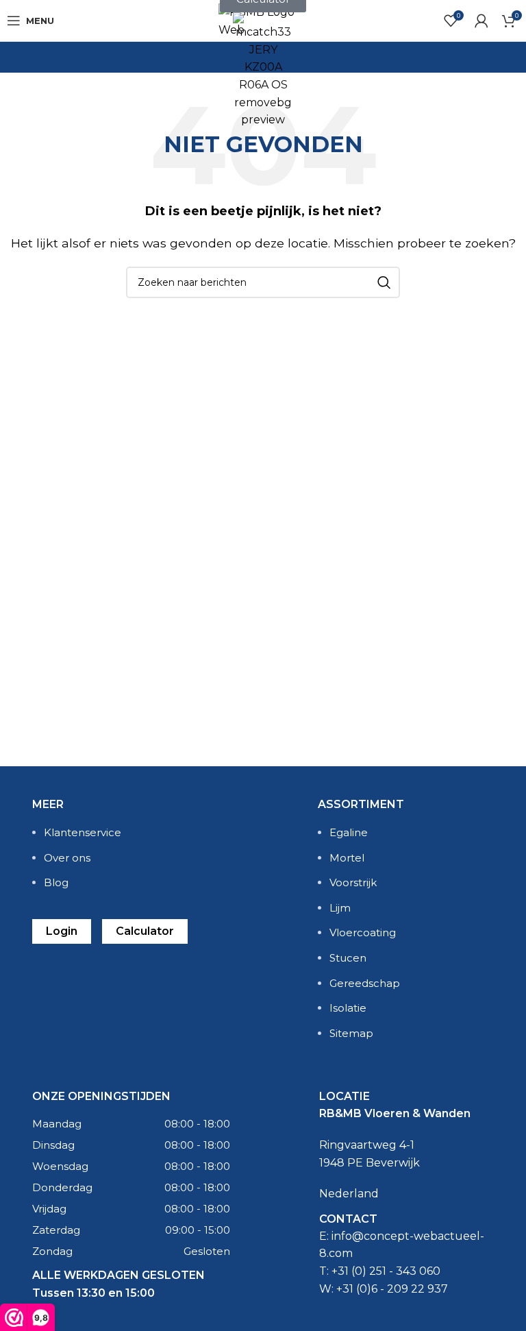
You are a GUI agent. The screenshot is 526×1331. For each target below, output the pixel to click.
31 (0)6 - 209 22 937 (395, 1288)
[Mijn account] (481, 20)
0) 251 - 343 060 (397, 1271)
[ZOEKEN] (384, 282)
